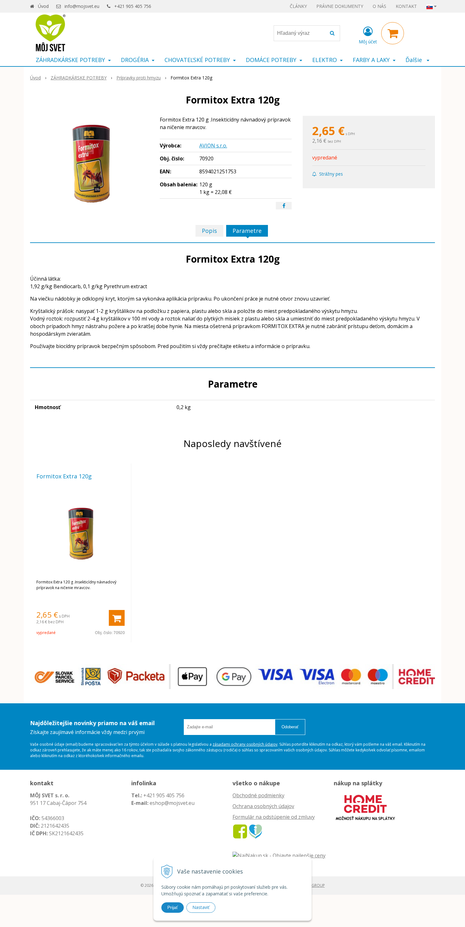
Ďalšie (415, 60)
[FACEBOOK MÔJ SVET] (240, 831)
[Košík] (392, 33)
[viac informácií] (365, 806)
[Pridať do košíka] (117, 618)
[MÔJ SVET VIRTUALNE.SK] (255, 831)
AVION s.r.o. (213, 145)
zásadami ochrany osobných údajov (245, 744)
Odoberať (290, 727)
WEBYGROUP (313, 885)
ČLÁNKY (298, 6)
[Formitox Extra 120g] (91, 163)
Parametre (247, 230)
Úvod (43, 6)
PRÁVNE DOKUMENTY (339, 6)
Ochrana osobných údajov (263, 806)
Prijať (172, 907)
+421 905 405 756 (132, 6)
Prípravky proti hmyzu (138, 78)
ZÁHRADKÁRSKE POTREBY (79, 78)
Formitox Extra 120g (64, 476)
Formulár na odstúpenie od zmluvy (273, 816)
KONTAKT (406, 6)
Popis (209, 230)
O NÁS (379, 6)
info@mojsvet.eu (82, 6)
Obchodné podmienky (258, 795)
